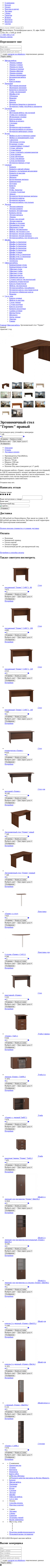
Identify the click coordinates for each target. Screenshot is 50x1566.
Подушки (13, 184)
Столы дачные (15, 302)
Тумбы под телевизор (17, 115)
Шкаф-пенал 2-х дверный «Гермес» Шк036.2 (27, 1404)
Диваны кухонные (16, 69)
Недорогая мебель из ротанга (20, 129)
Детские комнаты (16, 206)
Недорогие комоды (16, 198)
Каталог (8, 5)
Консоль (12, 102)
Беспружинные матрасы (18, 179)
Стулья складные (16, 304)
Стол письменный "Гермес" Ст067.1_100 (23, 627)
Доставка (8, 11)
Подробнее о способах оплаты (12, 553)
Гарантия (8, 15)
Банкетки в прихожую (18, 90)
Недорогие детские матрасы (20, 236)
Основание (13, 175)
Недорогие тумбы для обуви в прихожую (25, 106)
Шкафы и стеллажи (17, 223)
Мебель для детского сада (19, 231)
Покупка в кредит (12, 9)
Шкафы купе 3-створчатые (20, 256)
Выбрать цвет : (6, 441)
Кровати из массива (17, 173)
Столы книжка (15, 154)
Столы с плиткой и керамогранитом (23, 152)
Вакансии (8, 22)
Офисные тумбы (15, 271)
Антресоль (13, 261)
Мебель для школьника (18, 229)
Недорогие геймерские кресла (21, 292)
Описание (9, 448)
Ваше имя (4, 501)
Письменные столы (17, 225)
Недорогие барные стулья (19, 163)
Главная (3, 325)
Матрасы (12, 177)
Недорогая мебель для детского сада (23, 238)
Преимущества (15, 1465)
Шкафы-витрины (16, 259)
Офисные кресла (16, 275)
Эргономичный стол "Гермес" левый (19, 832)
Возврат (8, 17)
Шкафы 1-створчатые (17, 242)
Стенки (12, 111)
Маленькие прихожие (18, 88)
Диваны (12, 217)
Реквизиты (13, 1472)
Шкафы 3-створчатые (17, 246)
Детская (8, 204)
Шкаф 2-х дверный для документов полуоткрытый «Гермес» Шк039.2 (25, 1240)
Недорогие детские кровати (20, 234)
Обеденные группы (17, 142)
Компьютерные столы (18, 265)
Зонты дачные (14, 317)
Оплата (7, 7)
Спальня (8, 165)
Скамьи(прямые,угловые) (19, 146)
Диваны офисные (16, 71)
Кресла (12, 79)
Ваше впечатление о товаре (11, 499)
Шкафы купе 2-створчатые (20, 254)
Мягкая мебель (10, 61)
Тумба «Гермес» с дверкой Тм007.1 (24, 1116)
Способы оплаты (16, 1503)
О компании (9, 3)
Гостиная (8, 108)
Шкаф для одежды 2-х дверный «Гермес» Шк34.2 (25, 1363)
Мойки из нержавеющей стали (21, 138)
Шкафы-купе (14, 94)
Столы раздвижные (17, 161)
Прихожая (9, 83)
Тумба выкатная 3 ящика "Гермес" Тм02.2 (24, 1157)
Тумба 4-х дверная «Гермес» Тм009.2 (25, 1076)
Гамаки (12, 321)
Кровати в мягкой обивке (19, 169)
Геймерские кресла (16, 277)
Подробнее (9, 601)
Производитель (11, 456)
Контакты (8, 20)
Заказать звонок (6, 37)
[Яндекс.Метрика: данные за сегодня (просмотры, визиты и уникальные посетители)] (16, 1476)
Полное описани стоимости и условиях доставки (19, 528)
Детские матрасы (16, 215)
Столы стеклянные (16, 158)
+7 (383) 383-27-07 (7, 35)
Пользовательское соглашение (21, 1534)
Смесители (13, 140)
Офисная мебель (11, 263)
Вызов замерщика (16, 1520)
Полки (12, 125)
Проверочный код (7, 504)
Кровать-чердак (15, 213)
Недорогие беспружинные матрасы (23, 196)
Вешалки (13, 98)
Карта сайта (14, 1474)
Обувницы (13, 96)
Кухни (7, 133)
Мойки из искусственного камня (22, 136)
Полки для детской (16, 219)
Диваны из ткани (16, 67)
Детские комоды (15, 221)
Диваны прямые (15, 63)
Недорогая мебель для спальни (21, 202)
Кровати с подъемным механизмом (23, 171)
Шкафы (8, 240)
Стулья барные (15, 150)
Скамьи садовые (15, 311)
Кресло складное (16, 307)
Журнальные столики (17, 117)
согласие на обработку (16, 54)
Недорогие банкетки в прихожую (22, 104)
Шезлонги (13, 315)
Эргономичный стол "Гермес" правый (20, 873)
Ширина (8, 462)
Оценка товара (6, 492)
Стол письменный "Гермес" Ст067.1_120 (23, 668)
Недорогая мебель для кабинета (21, 288)
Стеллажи (13, 123)
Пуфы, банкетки (15, 190)
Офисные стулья (15, 273)
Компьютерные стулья (18, 267)
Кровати (12, 167)
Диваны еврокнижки (17, 75)
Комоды (12, 186)
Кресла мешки (15, 81)
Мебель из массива (16, 300)
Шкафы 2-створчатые (17, 244)
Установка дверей (16, 1518)
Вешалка (12, 294)
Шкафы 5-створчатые (17, 250)
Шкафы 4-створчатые (17, 248)
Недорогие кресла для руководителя (23, 290)
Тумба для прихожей (17, 92)
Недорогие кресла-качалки (19, 127)
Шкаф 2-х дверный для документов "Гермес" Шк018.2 (25, 1198)
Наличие (8, 466)
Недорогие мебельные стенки (21, 131)
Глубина (8, 464)
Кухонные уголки (16, 144)
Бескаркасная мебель (17, 77)
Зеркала (12, 100)
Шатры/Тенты (14, 313)
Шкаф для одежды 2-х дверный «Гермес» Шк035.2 (25, 1322)
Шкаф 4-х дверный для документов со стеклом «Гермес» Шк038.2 (27, 1282)
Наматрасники (15, 181)
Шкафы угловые (15, 252)
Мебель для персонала (18, 286)
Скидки (8, 24)
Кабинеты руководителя (19, 282)
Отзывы (8, 450)
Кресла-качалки (15, 119)
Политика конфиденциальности (22, 1532)
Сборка (7, 13)
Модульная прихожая (17, 86)
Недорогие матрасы (17, 200)
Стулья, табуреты (16, 148)
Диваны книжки (15, 73)
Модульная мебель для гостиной (22, 113)
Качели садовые (15, 298)
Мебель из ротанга (16, 121)
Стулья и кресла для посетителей (22, 279)
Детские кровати (16, 209)
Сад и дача (9, 296)
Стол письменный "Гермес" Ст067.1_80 (23, 586)
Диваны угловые (16, 65)
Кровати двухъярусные (18, 211)
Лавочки (12, 319)
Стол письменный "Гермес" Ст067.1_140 (23, 709)
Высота (8, 460)
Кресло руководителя (17, 284)
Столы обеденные (16, 156)
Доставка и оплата (12, 452)
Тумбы (12, 188)
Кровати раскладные (17, 309)
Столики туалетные (17, 192)
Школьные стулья (16, 227)
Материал (8, 458)
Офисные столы (15, 269)
